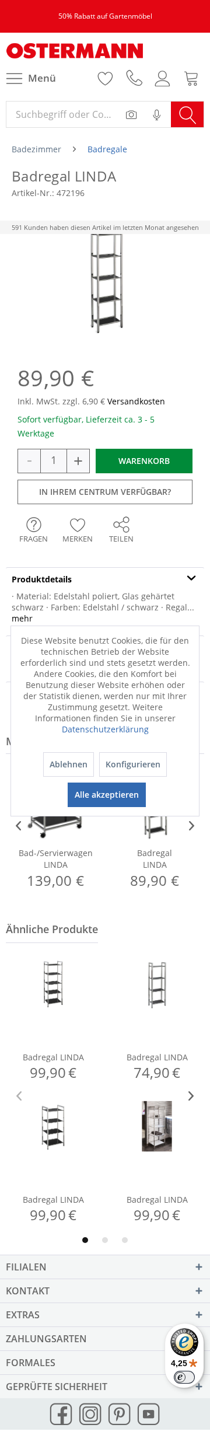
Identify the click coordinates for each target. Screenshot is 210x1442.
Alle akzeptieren (107, 794)
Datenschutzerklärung (105, 729)
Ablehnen (69, 764)
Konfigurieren (133, 764)
